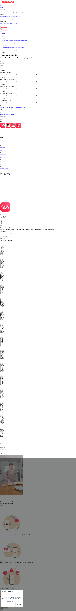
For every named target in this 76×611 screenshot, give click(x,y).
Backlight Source (22, 12)
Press (7, 19)
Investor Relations (11, 19)
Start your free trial (3, 231)
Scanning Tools (14, 23)
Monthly (5, 236)
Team (5, 19)
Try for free (2, 9)
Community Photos (12, 16)
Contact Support (9, 23)
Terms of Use (2, 143)
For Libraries (11, 12)
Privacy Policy (2, 147)
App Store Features (18, 16)
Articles (7, 16)
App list (1, 3)
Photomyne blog (3, 16)
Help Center (5, 23)
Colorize (7, 3)
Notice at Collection (3, 150)
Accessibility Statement (4, 168)
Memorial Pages (5, 12)
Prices (1, 23)
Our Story (2, 19)
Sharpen (4, 3)
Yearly (2, 236)
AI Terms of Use (3, 154)
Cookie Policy (2, 164)
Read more (2, 75)
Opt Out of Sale (3, 157)
